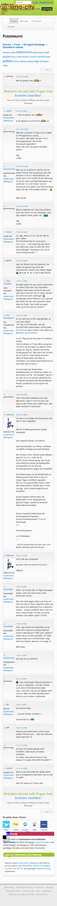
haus (13, 56)
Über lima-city (28, 891)
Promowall (36, 21)
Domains (24, 8)
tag (36, 61)
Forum (14, 21)
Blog (38, 891)
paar (48, 56)
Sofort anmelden (43, 842)
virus (5, 65)
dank (40, 52)
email (46, 52)
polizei (7, 60)
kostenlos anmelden (27, 95)
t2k (7, 704)
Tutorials (11, 26)
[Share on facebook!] (44, 830)
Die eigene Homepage (34, 44)
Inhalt (45, 138)
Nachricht (20, 330)
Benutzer (24, 21)
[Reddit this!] (35, 830)
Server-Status (42, 894)
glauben (7, 56)
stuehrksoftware (10, 169)
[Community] (7, 19)
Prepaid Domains (43, 868)
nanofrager (8, 589)
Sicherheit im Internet (13, 47)
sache (23, 61)
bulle (35, 52)
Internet (42, 519)
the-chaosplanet (8, 316)
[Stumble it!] (26, 830)
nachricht (41, 56)
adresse (6, 52)
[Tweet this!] (7, 830)
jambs (8, 110)
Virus (27, 183)
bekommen (25, 52)
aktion (13, 52)
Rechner (27, 457)
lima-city (7, 44)
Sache (32, 235)
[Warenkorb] (7, 12)
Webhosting (9, 887)
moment (32, 56)
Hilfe (3, 13)
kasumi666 (8, 626)
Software (28, 175)
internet (25, 56)
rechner (15, 61)
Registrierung (46, 2)
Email (28, 178)
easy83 (9, 768)
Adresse (43, 564)
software (30, 61)
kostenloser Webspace (11, 4)
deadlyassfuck (9, 657)
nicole (8, 231)
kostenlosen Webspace (8, 119)
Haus (43, 298)
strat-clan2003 (7, 282)
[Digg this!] (17, 830)
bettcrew (10, 414)
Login (35, 2)
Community (47, 8)
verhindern (44, 61)
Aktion (22, 332)
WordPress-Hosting (9, 8)
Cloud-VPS (35, 8)
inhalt (18, 56)
